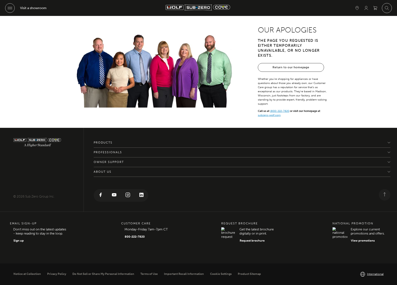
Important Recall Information (184, 274)
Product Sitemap (249, 274)
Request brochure (252, 240)
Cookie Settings (221, 274)
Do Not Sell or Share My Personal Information (103, 274)
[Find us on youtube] (114, 195)
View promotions (363, 240)
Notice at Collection (27, 274)
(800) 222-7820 (279, 111)
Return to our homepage (291, 67)
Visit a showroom (33, 8)
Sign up (18, 240)
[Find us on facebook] (100, 195)
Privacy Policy (56, 274)
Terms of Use (149, 274)
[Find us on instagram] (127, 195)
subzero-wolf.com (269, 115)
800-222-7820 (135, 236)
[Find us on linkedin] (141, 195)
